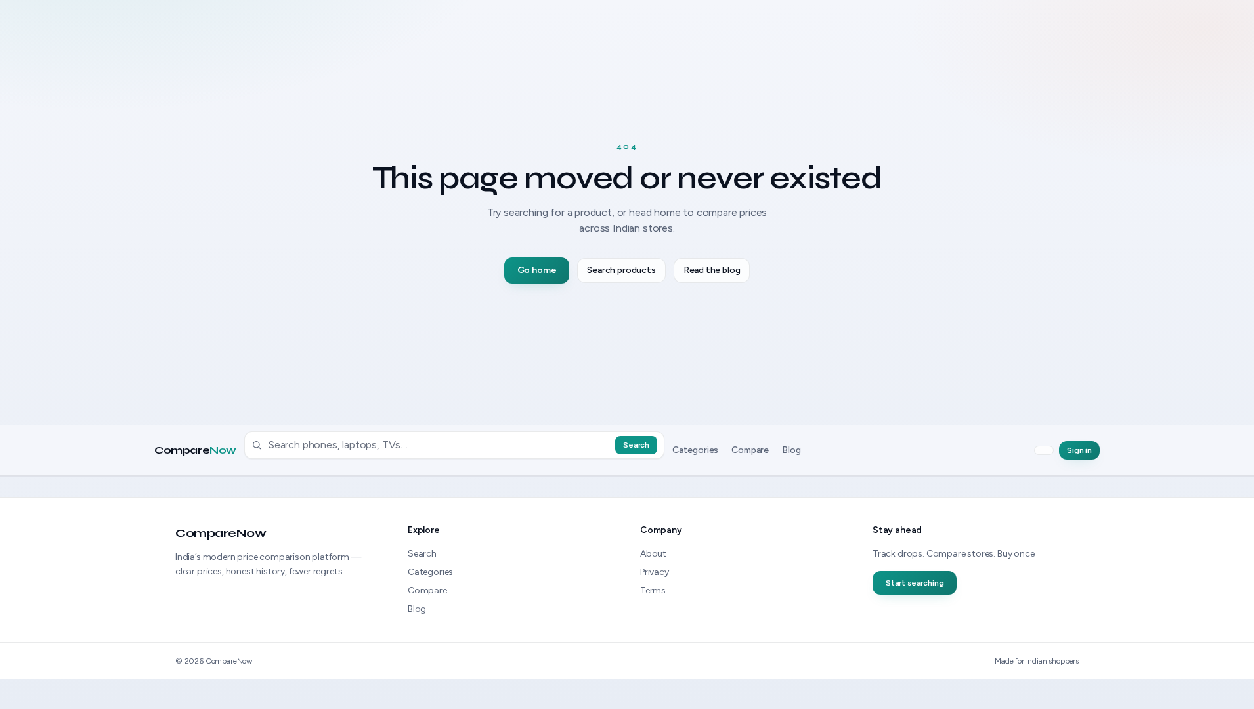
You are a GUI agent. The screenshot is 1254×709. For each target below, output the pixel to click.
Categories (695, 450)
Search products (621, 270)
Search (636, 445)
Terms (653, 590)
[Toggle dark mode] (1044, 450)
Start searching (914, 583)
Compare (195, 450)
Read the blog (712, 270)
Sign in (1079, 450)
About (653, 553)
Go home (537, 270)
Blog (791, 450)
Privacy (654, 572)
